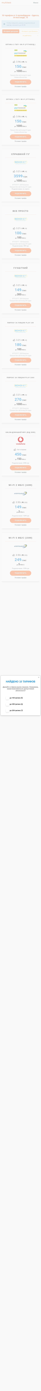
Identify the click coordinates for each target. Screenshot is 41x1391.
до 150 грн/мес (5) (16, 698)
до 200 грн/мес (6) (16, 704)
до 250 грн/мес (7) (16, 710)
